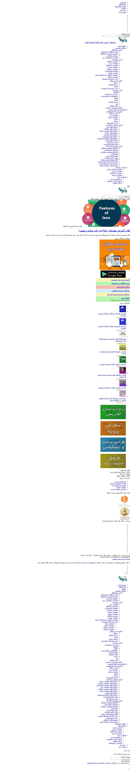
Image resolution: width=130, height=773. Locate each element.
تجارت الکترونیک (112, 123)
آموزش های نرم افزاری (114, 125)
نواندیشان (91, 562)
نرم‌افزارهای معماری (111, 134)
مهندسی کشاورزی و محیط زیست (106, 75)
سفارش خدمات (120, 167)
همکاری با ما (122, 177)
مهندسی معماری (112, 69)
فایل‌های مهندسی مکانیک (109, 148)
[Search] (102, 36)
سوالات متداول (121, 487)
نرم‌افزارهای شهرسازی (110, 136)
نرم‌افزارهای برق (112, 127)
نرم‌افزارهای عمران (111, 133)
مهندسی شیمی (113, 73)
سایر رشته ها (117, 90)
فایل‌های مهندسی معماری (109, 152)
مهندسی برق (113, 63)
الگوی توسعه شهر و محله (109, 160)
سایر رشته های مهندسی (110, 79)
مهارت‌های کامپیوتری (111, 144)
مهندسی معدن (109, 625)
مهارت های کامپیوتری (110, 697)
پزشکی (115, 82)
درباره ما (123, 10)
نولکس (123, 589)
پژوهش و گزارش (112, 55)
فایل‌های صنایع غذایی (111, 150)
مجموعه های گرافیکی (110, 720)
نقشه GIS (114, 154)
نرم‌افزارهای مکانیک (111, 129)
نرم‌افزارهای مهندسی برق (109, 687)
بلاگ (128, 186)
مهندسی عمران (112, 67)
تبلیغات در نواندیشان (115, 743)
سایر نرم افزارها (112, 142)
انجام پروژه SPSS (116, 173)
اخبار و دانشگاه (117, 50)
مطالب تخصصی (120, 48)
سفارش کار (122, 726)
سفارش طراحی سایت (114, 169)
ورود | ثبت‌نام (125, 34)
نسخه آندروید (125, 559)
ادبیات (116, 100)
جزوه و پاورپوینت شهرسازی (108, 163)
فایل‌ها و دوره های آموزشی (117, 109)
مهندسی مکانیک (112, 61)
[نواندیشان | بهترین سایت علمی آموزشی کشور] (123, 193)
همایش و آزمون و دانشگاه (109, 54)
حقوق (116, 98)
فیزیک (116, 121)
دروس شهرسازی (112, 718)
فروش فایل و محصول (114, 181)
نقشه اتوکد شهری (112, 156)
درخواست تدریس (116, 179)
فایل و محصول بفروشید (118, 483)
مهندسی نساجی (108, 629)
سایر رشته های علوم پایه (109, 88)
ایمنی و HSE (113, 113)
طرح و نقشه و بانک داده (114, 146)
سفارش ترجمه (117, 175)
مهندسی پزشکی (108, 627)
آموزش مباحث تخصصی (114, 111)
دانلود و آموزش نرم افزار (113, 108)
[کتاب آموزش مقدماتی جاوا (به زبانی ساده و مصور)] (106, 226)
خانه (128, 199)
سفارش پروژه (117, 171)
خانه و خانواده (113, 102)
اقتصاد (115, 92)
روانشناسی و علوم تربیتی (109, 96)
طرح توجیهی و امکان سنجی (108, 165)
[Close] (129, 763)
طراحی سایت (117, 727)
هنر (117, 104)
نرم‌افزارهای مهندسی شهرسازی (107, 685)
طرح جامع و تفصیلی (111, 158)
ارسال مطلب (117, 183)
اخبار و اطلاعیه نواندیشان (109, 52)
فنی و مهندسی (117, 59)
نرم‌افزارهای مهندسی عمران (108, 681)
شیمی (116, 86)
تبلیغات (123, 8)
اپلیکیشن (123, 2)
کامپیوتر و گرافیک (112, 65)
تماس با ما (122, 12)
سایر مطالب (113, 106)
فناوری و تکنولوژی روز (110, 57)
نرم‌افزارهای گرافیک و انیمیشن (107, 138)
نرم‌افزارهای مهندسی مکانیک (108, 689)
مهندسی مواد (109, 623)
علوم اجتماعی (113, 652)
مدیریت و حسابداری (111, 94)
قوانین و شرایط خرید (119, 485)
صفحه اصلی (122, 46)
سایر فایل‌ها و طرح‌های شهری (108, 161)
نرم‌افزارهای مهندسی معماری (108, 683)
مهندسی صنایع (113, 77)
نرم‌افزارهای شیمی (111, 140)
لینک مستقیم (116, 559)
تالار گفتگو (122, 4)
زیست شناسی (113, 84)
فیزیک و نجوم (113, 639)
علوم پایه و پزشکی (115, 81)
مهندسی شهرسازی (111, 71)
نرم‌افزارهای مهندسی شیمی (108, 131)
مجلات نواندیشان (120, 6)
